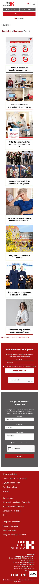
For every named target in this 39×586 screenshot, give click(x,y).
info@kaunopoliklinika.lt (27, 562)
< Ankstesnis (5, 337)
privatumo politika (31, 366)
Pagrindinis (6, 31)
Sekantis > (25, 337)
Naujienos (17, 31)
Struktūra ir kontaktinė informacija (16, 502)
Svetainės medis (9, 530)
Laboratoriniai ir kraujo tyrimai (15, 478)
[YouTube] (20, 574)
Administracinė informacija (13, 506)
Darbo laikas (8, 498)
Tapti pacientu (19, 14)
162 (20, 337)
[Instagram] (16, 574)
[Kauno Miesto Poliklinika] (22, 545)
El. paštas (19, 359)
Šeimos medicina (10, 474)
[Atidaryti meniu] (33, 4)
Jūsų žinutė (19, 432)
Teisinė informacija (10, 526)
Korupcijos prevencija (11, 522)
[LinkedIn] (24, 574)
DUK (4, 515)
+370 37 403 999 (28, 560)
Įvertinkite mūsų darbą (11, 511)
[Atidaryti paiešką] (28, 4)
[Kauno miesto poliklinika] (8, 4)
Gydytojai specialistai (11, 483)
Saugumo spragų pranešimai (14, 534)
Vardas (19, 416)
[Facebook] (12, 574)
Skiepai (6, 491)
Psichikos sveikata (10, 487)
